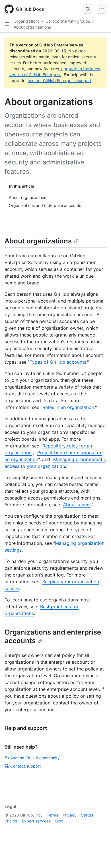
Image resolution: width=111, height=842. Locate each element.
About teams (77, 504)
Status (87, 815)
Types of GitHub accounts (58, 362)
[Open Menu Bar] (101, 9)
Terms (52, 815)
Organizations (27, 21)
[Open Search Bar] (87, 9)
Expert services (36, 821)
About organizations (32, 27)
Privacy (70, 815)
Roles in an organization (68, 407)
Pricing (11, 821)
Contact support (25, 766)
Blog (59, 821)
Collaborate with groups (68, 21)
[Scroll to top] (98, 829)
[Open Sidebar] (6, 24)
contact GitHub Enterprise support (59, 80)
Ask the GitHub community (35, 757)
